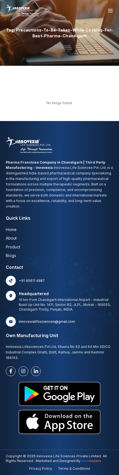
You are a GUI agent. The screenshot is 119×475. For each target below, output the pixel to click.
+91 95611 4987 (32, 281)
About (11, 238)
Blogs (11, 255)
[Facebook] (10, 371)
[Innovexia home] (23, 10)
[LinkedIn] (36, 371)
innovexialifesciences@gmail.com (47, 321)
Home (11, 229)
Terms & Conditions (74, 468)
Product (13, 247)
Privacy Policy (40, 468)
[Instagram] (23, 371)
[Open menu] (110, 11)
